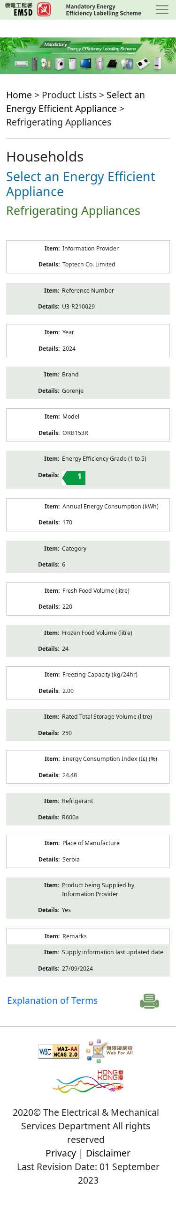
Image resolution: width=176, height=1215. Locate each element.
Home (19, 94)
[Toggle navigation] (162, 10)
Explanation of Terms (52, 1000)
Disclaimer (108, 1153)
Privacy (61, 1153)
